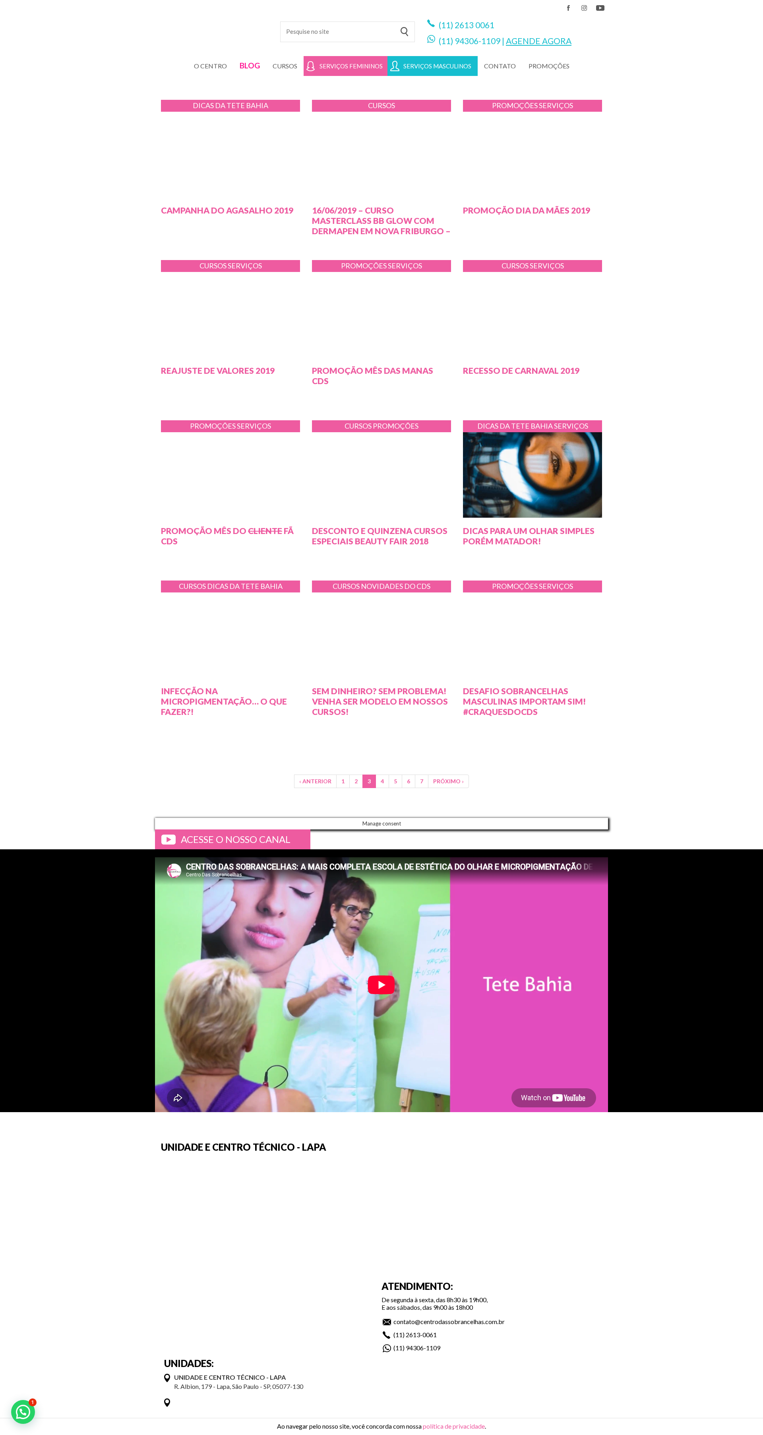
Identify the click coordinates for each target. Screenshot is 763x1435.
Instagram (584, 8)
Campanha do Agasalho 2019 (227, 210)
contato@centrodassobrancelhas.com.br (449, 1321)
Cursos (285, 66)
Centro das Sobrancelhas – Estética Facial (211, 28)
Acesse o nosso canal (235, 839)
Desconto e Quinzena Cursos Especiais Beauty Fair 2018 (379, 536)
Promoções (515, 105)
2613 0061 (474, 25)
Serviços (556, 105)
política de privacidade (454, 1426)
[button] (23, 1412)
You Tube (600, 8)
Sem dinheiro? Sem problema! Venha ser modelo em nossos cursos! (380, 701)
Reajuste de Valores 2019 (218, 370)
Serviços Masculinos (437, 66)
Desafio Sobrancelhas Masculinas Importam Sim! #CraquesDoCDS (524, 701)
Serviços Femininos (351, 66)
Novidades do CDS (395, 586)
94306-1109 (477, 41)
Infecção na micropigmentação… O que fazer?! (224, 701)
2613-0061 (421, 1334)
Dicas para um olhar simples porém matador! (529, 536)
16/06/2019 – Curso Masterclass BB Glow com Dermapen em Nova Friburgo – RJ (381, 225)
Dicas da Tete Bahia (230, 105)
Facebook (568, 8)
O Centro (210, 66)
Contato (500, 66)
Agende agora (538, 41)
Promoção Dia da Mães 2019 (526, 210)
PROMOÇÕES (549, 66)
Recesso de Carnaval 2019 (521, 370)
